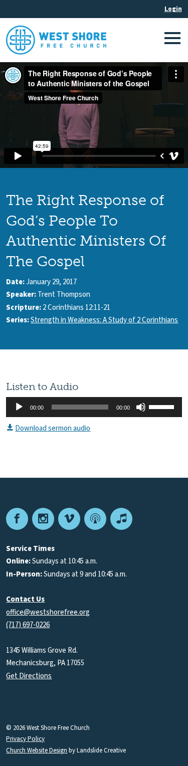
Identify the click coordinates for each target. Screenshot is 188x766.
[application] (93, 407)
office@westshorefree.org (48, 612)
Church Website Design (36, 750)
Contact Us (25, 599)
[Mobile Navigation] (171, 40)
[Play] (19, 407)
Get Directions (29, 676)
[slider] (163, 406)
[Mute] (141, 407)
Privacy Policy (25, 739)
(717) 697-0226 (28, 625)
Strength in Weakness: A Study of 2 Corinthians (104, 320)
